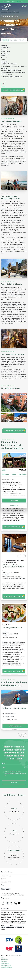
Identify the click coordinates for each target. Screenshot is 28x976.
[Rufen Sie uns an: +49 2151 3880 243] (26, 1)
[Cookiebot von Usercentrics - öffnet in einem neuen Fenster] (19, 470)
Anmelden (14, 782)
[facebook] (3, 903)
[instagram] (7, 903)
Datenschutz (8, 773)
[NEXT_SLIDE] (23, 556)
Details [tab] (14, 474)
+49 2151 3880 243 (14, 811)
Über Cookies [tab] (22, 474)
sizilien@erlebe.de (14, 834)
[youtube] (16, 903)
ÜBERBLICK (5, 40)
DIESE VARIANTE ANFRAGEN (14, 527)
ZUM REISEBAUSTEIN (15, 726)
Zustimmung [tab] (5, 474)
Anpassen (13, 505)
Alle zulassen (14, 500)
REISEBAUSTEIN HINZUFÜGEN (13, 90)
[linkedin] (19, 903)
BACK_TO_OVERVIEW (10, 16)
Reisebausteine (5, 9)
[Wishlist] (22, 6)
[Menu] (2, 6)
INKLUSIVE (22, 40)
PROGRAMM (14, 40)
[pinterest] (11, 903)
